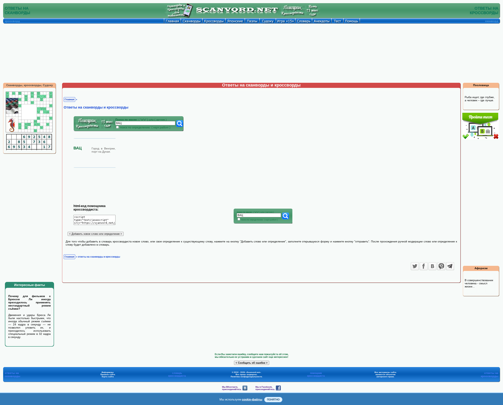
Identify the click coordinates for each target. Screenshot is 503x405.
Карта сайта (108, 377)
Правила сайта (107, 374)
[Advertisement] (251, 53)
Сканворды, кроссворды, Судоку (29, 85)
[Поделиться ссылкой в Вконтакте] (432, 266)
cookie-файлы (252, 399)
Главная (69, 99)
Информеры (108, 372)
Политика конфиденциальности (246, 377)
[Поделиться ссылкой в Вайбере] (441, 266)
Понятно (273, 399)
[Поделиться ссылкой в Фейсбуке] (424, 266)
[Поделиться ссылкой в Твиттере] (415, 266)
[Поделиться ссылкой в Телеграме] (450, 266)
